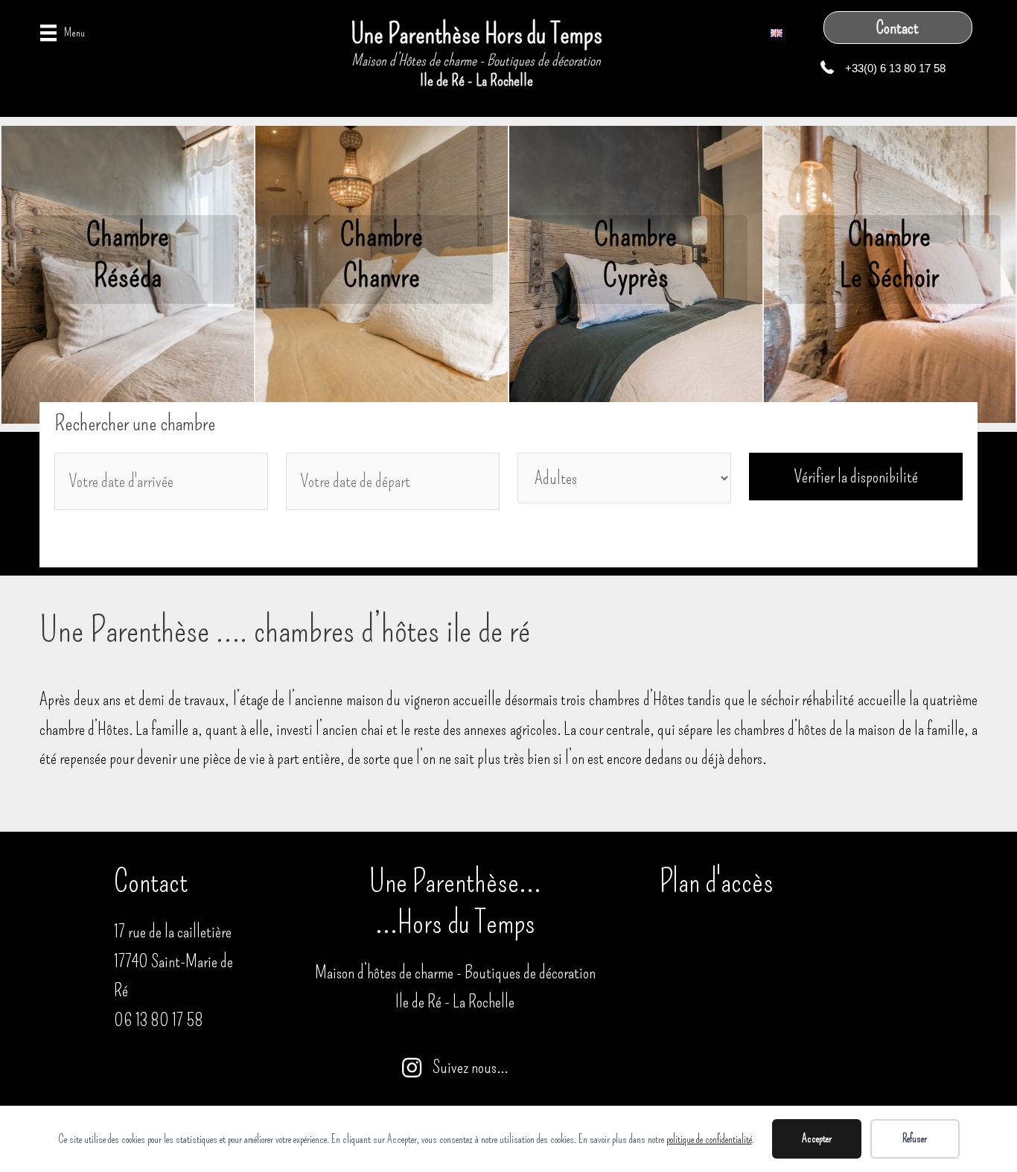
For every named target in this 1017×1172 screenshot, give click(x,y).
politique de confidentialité (709, 1139)
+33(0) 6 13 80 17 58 (895, 68)
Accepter (817, 1138)
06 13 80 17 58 (158, 1020)
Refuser (914, 1138)
